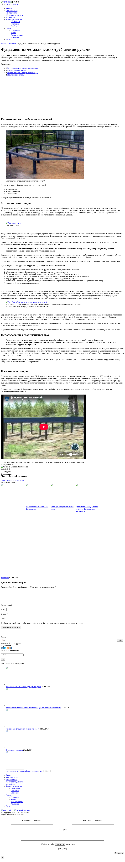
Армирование (11, 11)
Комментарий (6, 605)
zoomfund (5, 578)
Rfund (3, 43)
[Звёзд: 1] (2, 469)
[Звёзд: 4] (8, 469)
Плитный (15, 24)
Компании (15, 37)
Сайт (3, 618)
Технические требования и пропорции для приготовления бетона (33, 708)
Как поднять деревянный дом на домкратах (24, 771)
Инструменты (11, 13)
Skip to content (12, 4)
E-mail (4, 614)
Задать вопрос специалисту (12, 480)
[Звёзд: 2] (4, 469)
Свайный (15, 26)
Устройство (10, 17)
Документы (15, 30)
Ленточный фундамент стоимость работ (22, 729)
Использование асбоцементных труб (22, 73)
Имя (3, 609)
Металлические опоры (16, 70)
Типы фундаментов (14, 19)
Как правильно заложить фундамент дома (23, 687)
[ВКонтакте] (2, 648)
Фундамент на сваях (14, 750)
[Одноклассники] (8, 648)
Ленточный (15, 22)
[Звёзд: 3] (6, 469)
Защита (9, 8)
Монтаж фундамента (14, 15)
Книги (13, 33)
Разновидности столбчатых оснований (23, 68)
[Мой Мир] (11, 648)
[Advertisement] (45, 96)
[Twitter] (5, 648)
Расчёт (8, 39)
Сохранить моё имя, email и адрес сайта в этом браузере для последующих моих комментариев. (43, 623)
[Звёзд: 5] (10, 469)
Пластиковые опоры (15, 75)
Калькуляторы (17, 35)
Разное (8, 28)
